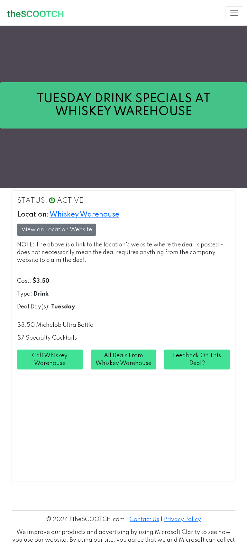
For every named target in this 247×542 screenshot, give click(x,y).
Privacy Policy (182, 519)
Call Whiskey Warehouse (50, 359)
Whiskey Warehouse (84, 214)
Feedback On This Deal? (197, 359)
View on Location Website (56, 230)
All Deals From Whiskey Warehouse (123, 359)
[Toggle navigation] (234, 12)
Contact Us (144, 519)
